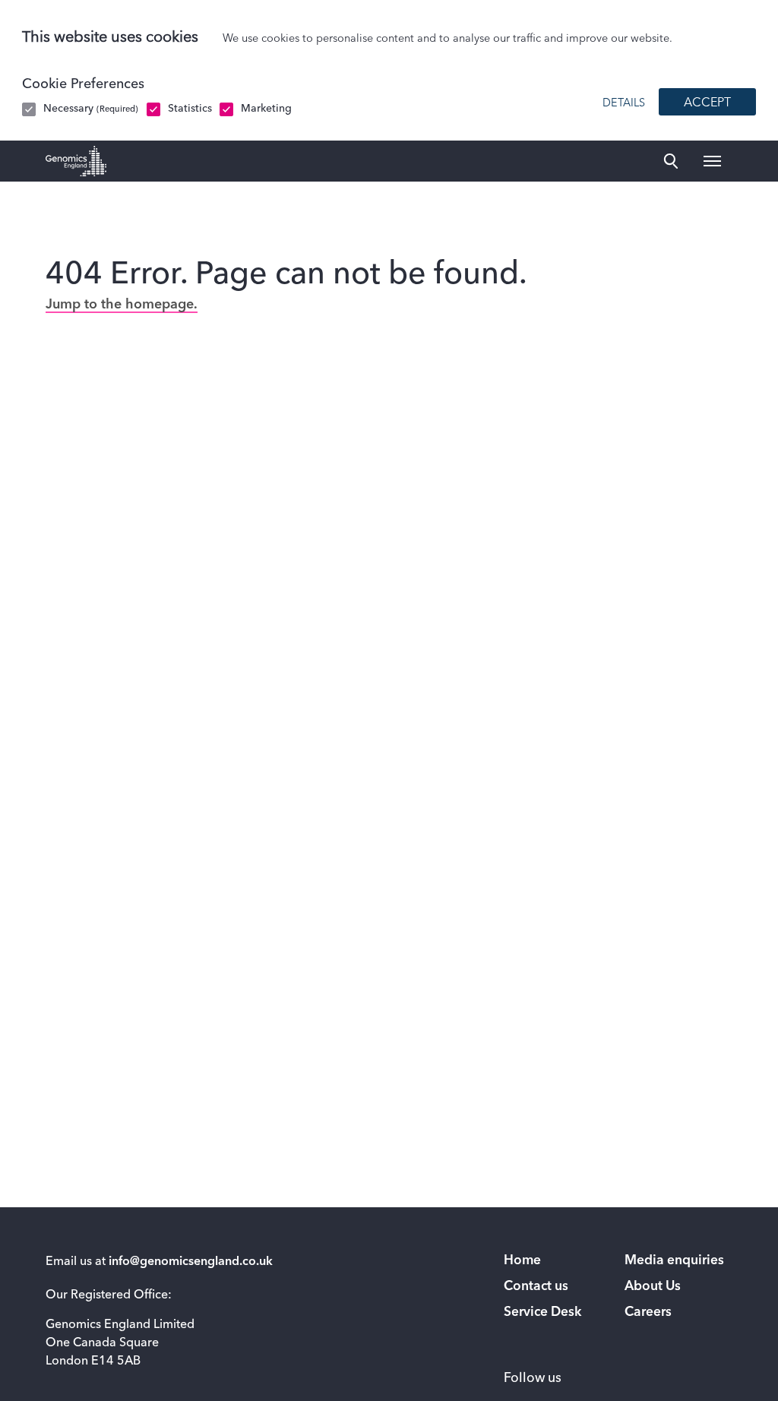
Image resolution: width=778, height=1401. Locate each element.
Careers (648, 1312)
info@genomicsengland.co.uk (191, 1262)
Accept (707, 103)
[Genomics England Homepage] (76, 161)
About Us (653, 1286)
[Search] (670, 161)
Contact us (536, 1286)
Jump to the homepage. (122, 305)
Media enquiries (674, 1260)
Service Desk (542, 1312)
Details (623, 103)
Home (522, 1260)
